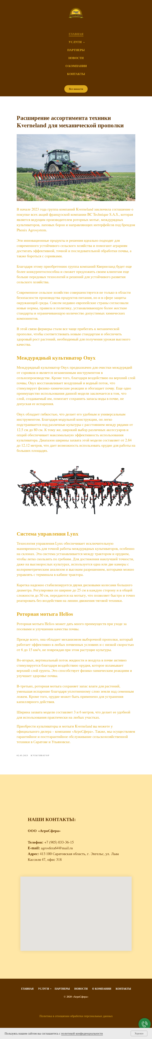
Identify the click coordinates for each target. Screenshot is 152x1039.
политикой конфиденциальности (82, 1033)
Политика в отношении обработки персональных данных (76, 1016)
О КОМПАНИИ (76, 66)
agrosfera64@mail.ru (57, 847)
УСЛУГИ (75, 42)
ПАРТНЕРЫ (76, 50)
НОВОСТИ (76, 58)
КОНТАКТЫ (76, 74)
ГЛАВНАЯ (76, 34)
